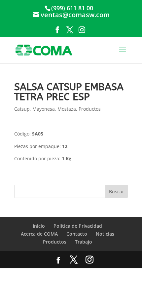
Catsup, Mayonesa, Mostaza (45, 109)
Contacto (76, 234)
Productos (90, 109)
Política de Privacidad (77, 226)
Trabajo (83, 242)
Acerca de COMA (39, 234)
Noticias (105, 234)
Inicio (39, 226)
